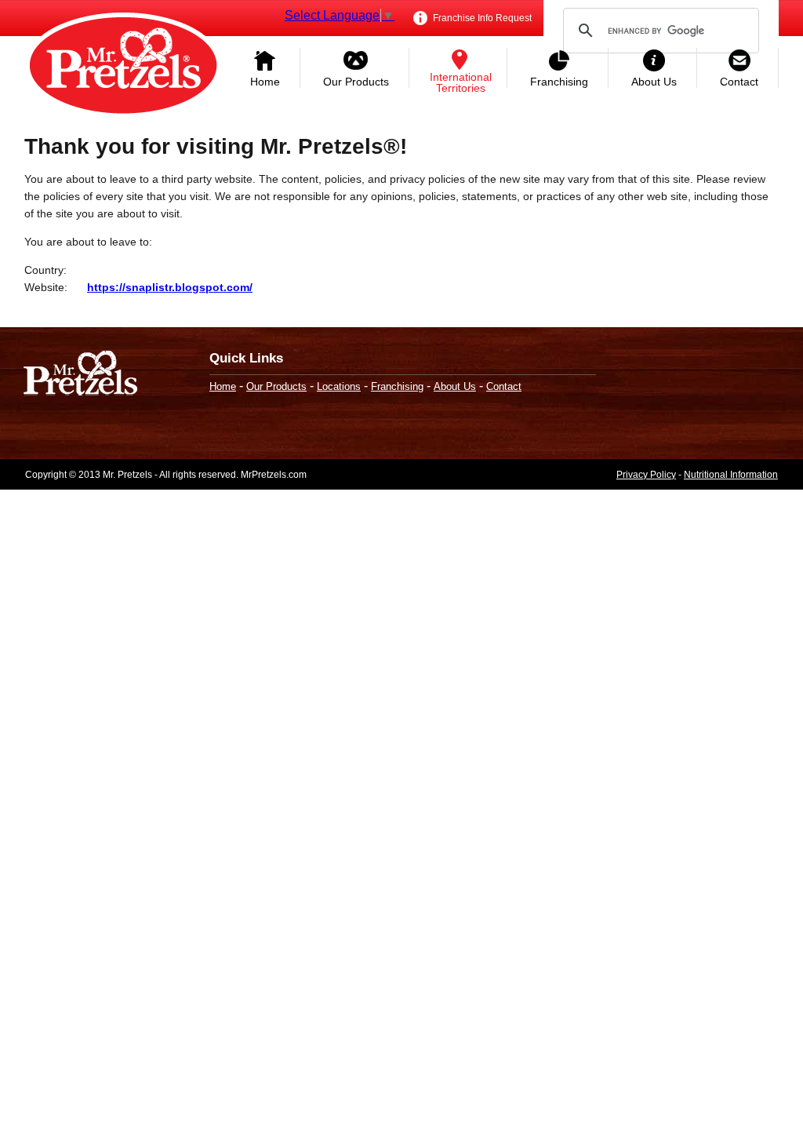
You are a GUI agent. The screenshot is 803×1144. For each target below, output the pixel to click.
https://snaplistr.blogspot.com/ (170, 287)
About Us (654, 81)
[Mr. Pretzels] (80, 375)
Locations (339, 386)
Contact (739, 81)
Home (265, 81)
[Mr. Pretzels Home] (123, 67)
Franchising (559, 81)
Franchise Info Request (481, 18)
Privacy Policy (646, 474)
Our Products (356, 81)
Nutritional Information (731, 474)
